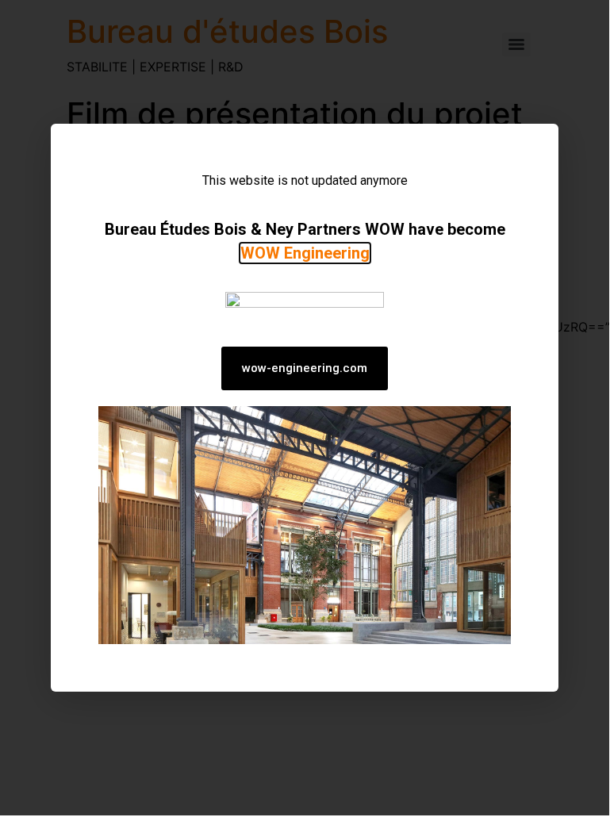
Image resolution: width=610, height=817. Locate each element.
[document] (304, 407)
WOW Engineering (305, 253)
